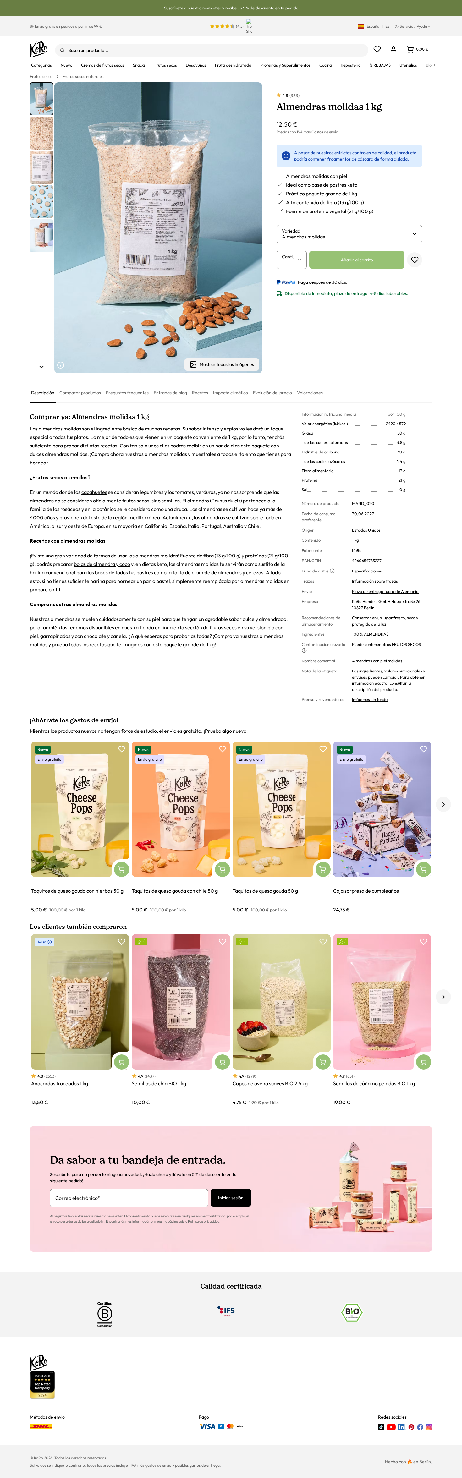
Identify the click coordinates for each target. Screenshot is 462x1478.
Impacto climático (230, 393)
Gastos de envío (324, 131)
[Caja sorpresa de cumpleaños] (382, 827)
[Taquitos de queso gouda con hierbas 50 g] (80, 827)
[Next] (434, 65)
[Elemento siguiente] (41, 367)
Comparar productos (80, 393)
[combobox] (211, 50)
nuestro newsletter (204, 7)
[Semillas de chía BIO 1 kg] (181, 1020)
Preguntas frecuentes (127, 393)
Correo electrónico (77, 1198)
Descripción (42, 393)
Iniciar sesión (231, 1198)
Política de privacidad (203, 1221)
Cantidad (290, 257)
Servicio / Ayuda (413, 26)
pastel (163, 581)
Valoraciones (310, 393)
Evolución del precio (272, 393)
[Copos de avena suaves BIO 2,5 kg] (282, 1020)
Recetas (200, 393)
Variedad (291, 231)
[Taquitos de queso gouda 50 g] (282, 827)
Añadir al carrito (357, 260)
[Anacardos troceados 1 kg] (80, 1020)
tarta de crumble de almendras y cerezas (218, 572)
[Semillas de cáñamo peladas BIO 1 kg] (382, 1020)
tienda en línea (156, 627)
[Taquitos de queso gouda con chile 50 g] (181, 827)
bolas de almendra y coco (102, 564)
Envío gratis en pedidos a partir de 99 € (68, 26)
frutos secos (223, 627)
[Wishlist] (377, 49)
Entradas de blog (170, 393)
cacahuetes (94, 492)
